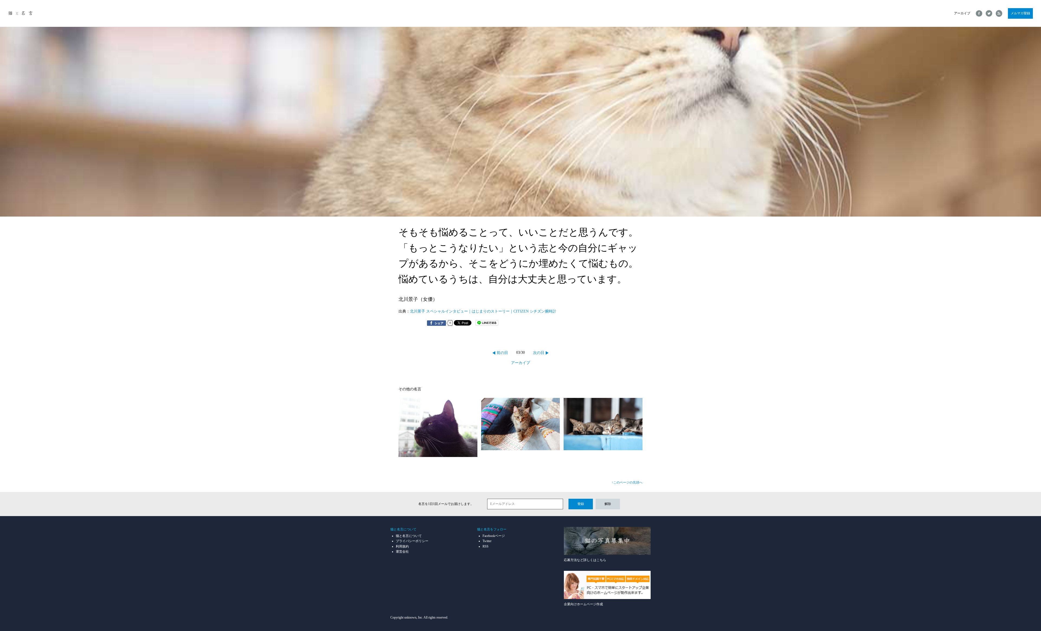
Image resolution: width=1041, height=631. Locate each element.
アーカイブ (962, 13)
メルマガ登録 (1020, 13)
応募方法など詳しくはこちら (585, 560)
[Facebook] (979, 13)
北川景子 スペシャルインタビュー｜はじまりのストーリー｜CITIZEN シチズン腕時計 (483, 311)
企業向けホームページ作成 (583, 604)
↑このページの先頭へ (627, 482)
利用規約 (402, 546)
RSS (486, 546)
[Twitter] (989, 13)
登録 (580, 504)
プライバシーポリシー (412, 541)
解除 (608, 504)
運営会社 (402, 551)
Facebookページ (494, 536)
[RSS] (999, 13)
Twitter (487, 541)
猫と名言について (409, 536)
